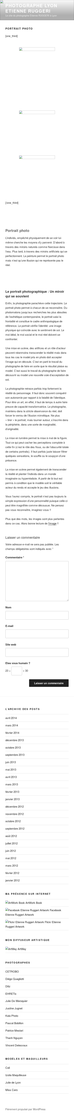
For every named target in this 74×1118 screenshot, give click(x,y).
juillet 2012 (11, 843)
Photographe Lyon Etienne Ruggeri (31, 8)
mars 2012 (11, 865)
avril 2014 (11, 718)
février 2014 (12, 733)
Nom (8, 607)
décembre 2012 (14, 806)
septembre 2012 (14, 828)
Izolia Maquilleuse (15, 1075)
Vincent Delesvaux (16, 1045)
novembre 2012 (14, 814)
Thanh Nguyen (14, 1038)
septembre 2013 (14, 755)
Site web (10, 644)
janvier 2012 (12, 880)
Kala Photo (11, 1015)
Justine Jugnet (13, 1008)
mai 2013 (10, 769)
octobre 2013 (13, 747)
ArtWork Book (33, 903)
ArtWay (21, 949)
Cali (7, 1067)
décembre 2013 (14, 740)
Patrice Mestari (14, 1030)
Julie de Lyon (13, 1082)
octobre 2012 (13, 821)
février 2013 (12, 792)
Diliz (7, 986)
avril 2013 (11, 777)
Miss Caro (11, 1090)
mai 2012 (10, 858)
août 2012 (11, 836)
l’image (52, 523)
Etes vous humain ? (17, 663)
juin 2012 (10, 851)
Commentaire (14, 557)
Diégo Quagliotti (14, 979)
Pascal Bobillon (14, 1023)
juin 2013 (10, 762)
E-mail (9, 626)
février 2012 (12, 873)
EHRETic (11, 993)
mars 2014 (11, 725)
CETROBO (12, 971)
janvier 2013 (12, 799)
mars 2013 (11, 784)
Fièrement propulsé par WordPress (25, 1109)
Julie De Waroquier (16, 1001)
